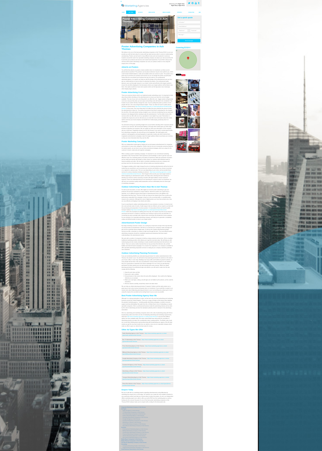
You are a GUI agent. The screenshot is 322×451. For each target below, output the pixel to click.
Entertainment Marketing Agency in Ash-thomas (135, 429)
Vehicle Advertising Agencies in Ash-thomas (134, 435)
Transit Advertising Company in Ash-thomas (134, 424)
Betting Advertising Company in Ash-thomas (134, 430)
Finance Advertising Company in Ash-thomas (134, 434)
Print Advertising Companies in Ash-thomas (134, 414)
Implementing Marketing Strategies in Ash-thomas (136, 447)
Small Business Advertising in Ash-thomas (132, 449)
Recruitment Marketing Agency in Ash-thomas (135, 437)
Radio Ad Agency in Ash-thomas (131, 410)
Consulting (191, 12)
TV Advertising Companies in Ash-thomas (133, 412)
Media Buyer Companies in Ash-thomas (131, 439)
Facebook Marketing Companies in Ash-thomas (135, 420)
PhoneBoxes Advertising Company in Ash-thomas (136, 425)
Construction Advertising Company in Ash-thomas (136, 432)
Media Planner (166, 12)
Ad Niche (140, 12)
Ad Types (131, 12)
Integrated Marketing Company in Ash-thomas (133, 407)
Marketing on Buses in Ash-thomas (132, 422)
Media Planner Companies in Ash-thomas (132, 440)
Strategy (179, 12)
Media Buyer (152, 12)
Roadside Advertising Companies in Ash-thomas (135, 417)
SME (200, 12)
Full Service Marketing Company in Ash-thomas (133, 442)
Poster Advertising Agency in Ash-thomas (133, 415)
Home (123, 12)
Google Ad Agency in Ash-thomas (131, 419)
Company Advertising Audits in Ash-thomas (134, 445)
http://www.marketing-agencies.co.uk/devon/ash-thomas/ (142, 316)
